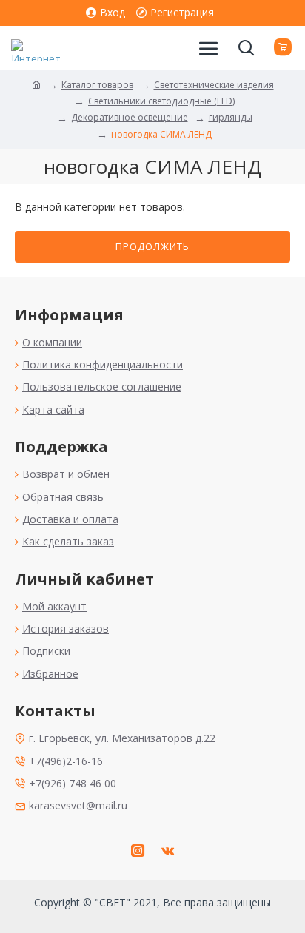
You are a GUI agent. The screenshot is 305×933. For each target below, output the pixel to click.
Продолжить (152, 246)
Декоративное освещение (129, 117)
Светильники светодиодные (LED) (161, 101)
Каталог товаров (97, 84)
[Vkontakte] (167, 850)
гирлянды (230, 117)
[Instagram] (138, 850)
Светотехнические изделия (214, 84)
